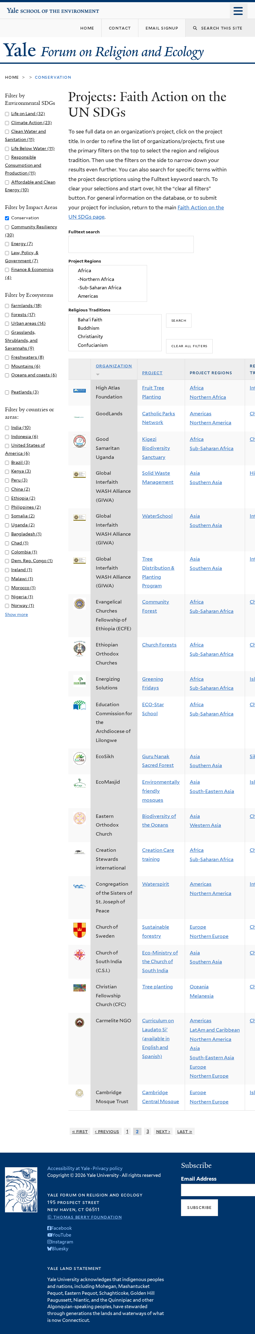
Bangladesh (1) (26, 533)
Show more (16, 614)
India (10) (21, 427)
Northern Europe (209, 936)
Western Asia (205, 825)
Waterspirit (155, 884)
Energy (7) (22, 243)
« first (80, 1131)
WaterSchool (157, 516)
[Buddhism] (115, 328)
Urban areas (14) (28, 323)
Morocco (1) (23, 587)
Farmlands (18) (26, 305)
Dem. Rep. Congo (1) (32, 560)
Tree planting (157, 987)
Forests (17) (23, 314)
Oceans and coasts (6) (34, 374)
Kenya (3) (21, 471)
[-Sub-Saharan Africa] (107, 287)
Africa (197, 388)
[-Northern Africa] (107, 279)
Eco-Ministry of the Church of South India (160, 961)
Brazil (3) (20, 462)
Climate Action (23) (31, 122)
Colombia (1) (24, 551)
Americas (200, 414)
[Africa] (107, 271)
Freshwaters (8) (27, 357)
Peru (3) (19, 480)
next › (163, 1131)
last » (184, 1131)
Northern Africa (208, 397)
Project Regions (84, 261)
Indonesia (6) (24, 436)
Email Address (198, 1179)
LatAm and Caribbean (215, 1030)
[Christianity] (115, 337)
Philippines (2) (26, 507)
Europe (198, 927)
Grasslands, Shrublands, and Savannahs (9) (21, 340)
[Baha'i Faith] (115, 319)
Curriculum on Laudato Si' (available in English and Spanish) (158, 1038)
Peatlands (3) (25, 391)
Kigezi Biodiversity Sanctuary (156, 448)
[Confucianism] (115, 345)
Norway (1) (22, 605)
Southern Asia (206, 482)
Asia (195, 473)
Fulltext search (84, 231)
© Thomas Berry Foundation (84, 1217)
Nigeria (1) (22, 596)
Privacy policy (108, 1168)
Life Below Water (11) (33, 148)
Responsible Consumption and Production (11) (23, 165)
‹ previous (107, 1131)
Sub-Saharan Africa (212, 448)
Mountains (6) (25, 366)
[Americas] (107, 296)
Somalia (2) (23, 515)
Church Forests (159, 645)
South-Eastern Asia (212, 791)
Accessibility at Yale (68, 1168)
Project (152, 372)
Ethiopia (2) (23, 498)
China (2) (20, 489)
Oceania (199, 987)
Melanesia (202, 996)
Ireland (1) (21, 569)
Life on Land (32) (28, 113)
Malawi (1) (22, 578)
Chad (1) (20, 542)
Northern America (210, 423)
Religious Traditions (89, 309)
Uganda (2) (23, 524)
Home (12, 77)
